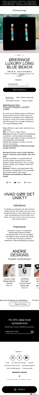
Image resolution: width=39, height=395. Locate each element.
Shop (7, 362)
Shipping (21, 73)
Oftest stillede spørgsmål (25, 97)
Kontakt (30, 362)
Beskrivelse (10, 97)
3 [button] (18, 55)
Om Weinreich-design (19, 362)
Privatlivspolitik (28, 368)
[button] (34, 394)
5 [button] (22, 55)
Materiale (18, 80)
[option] (19, 33)
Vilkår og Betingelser (13, 368)
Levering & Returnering (12, 365)
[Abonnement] (32, 332)
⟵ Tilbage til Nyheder (19, 304)
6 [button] (23, 55)
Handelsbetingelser (28, 365)
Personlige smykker (13, 100)
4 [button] (20, 55)
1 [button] (15, 55)
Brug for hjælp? (27, 100)
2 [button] (17, 55)
